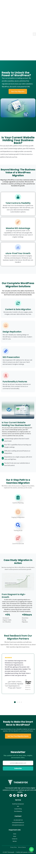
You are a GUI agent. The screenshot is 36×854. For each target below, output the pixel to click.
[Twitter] (10, 795)
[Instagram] (21, 795)
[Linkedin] (18, 795)
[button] (15, 702)
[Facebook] (14, 795)
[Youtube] (25, 795)
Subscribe (18, 768)
